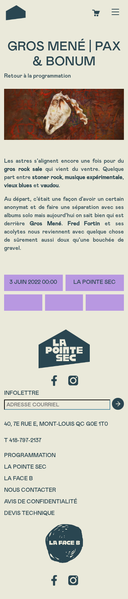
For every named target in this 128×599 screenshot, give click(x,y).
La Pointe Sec (25, 466)
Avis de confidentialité (40, 501)
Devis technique (29, 513)
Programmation (30, 455)
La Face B (18, 478)
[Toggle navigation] (115, 12)
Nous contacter (30, 489)
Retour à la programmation (37, 75)
